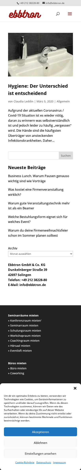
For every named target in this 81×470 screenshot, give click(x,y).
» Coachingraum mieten (24, 340)
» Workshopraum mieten (24, 336)
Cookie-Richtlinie (24, 462)
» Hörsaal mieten (19, 346)
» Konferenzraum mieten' (24, 320)
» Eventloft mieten (20, 350)
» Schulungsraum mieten (24, 330)
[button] (75, 388)
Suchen (66, 155)
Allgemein (63, 101)
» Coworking (16, 373)
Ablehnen (40, 443)
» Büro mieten (17, 368)
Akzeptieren (40, 432)
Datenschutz (43, 462)
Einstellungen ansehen (40, 453)
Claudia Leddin (23, 101)
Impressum (59, 462)
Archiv (12, 248)
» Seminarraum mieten (23, 325)
